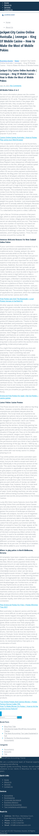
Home (6, 3)
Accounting (8, 795)
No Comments (15, 86)
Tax (5, 754)
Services (7, 7)
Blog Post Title (10, 726)
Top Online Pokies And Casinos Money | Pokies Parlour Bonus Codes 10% (18, 703)
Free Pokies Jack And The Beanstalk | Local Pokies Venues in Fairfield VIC (17, 300)
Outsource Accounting (13, 805)
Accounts (7, 752)
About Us (7, 5)
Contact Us (8, 10)
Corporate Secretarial (12, 800)
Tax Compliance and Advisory (15, 807)
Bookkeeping (9, 798)
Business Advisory (11, 802)
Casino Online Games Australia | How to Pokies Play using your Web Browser (18, 138)
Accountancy (9, 749)
